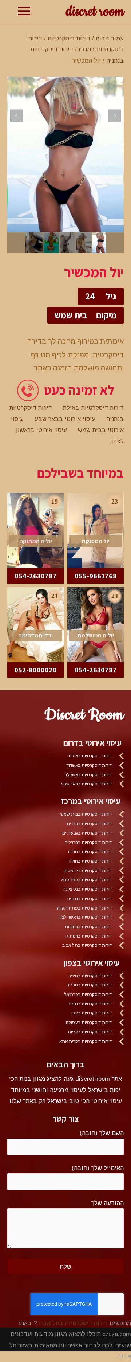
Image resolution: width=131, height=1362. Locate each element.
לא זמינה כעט (79, 390)
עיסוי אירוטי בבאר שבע (65, 419)
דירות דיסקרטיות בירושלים (88, 870)
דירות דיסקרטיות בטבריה (89, 985)
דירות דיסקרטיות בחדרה (90, 851)
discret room (95, 12)
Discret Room (84, 715)
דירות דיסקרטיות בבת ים (89, 823)
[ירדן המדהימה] (35, 624)
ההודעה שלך (107, 1203)
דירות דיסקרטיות (69, 38)
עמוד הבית (110, 38)
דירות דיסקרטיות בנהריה (90, 1003)
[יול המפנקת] (95, 530)
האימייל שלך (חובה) (98, 1168)
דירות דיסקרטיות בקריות (90, 1032)
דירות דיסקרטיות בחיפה (90, 975)
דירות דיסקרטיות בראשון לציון (85, 917)
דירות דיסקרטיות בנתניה (89, 898)
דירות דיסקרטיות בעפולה (89, 1022)
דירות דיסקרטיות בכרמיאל (88, 994)
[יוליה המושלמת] (95, 624)
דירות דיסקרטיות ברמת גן (89, 936)
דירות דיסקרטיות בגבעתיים (87, 833)
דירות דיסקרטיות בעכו (91, 1013)
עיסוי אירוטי (106, 1101)
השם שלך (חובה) (102, 1133)
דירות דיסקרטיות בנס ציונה (87, 889)
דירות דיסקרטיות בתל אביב (87, 945)
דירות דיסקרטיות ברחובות (88, 926)
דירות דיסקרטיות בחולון (90, 861)
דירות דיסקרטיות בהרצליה (88, 842)
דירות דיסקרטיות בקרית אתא (85, 1041)
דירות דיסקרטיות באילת (93, 407)
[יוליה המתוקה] (35, 530)
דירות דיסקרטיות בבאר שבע (86, 783)
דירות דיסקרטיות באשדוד (89, 765)
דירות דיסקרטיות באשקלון (88, 774)
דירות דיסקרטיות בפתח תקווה (84, 908)
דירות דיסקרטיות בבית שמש (86, 814)
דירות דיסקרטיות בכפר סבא (86, 879)
